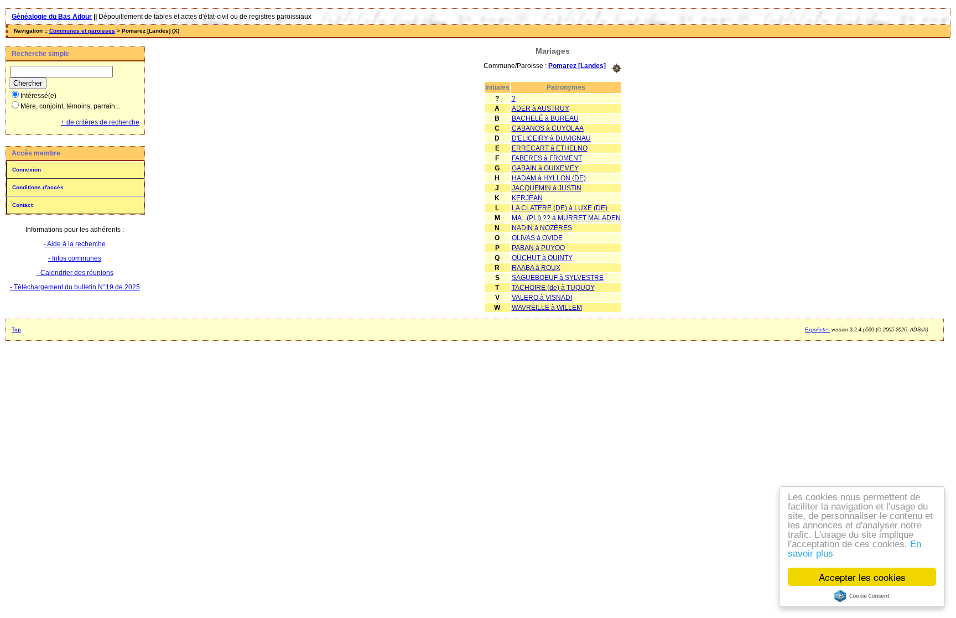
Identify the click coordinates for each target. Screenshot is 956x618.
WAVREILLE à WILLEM (547, 307)
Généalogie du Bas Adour (52, 16)
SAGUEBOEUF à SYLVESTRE (558, 278)
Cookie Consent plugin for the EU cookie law (862, 596)
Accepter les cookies (862, 577)
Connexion (26, 170)
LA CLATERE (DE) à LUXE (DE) (560, 208)
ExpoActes (817, 330)
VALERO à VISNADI (542, 298)
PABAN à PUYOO (538, 248)
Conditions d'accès (38, 187)
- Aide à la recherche (75, 244)
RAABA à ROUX (536, 268)
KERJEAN (527, 198)
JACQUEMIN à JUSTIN (546, 188)
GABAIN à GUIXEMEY (545, 168)
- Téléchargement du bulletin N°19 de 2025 (75, 287)
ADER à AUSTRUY (540, 108)
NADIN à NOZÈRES (542, 228)
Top (16, 330)
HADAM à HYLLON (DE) (549, 178)
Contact (22, 205)
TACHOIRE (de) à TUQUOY (553, 288)
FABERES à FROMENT (547, 158)
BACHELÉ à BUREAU (545, 118)
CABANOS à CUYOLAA (548, 128)
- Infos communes (74, 258)
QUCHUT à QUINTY (542, 258)
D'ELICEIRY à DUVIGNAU (551, 138)
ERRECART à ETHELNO (550, 148)
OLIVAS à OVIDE (537, 238)
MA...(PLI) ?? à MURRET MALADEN (566, 218)
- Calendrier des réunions (75, 273)
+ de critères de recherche (100, 122)
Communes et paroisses (82, 31)
